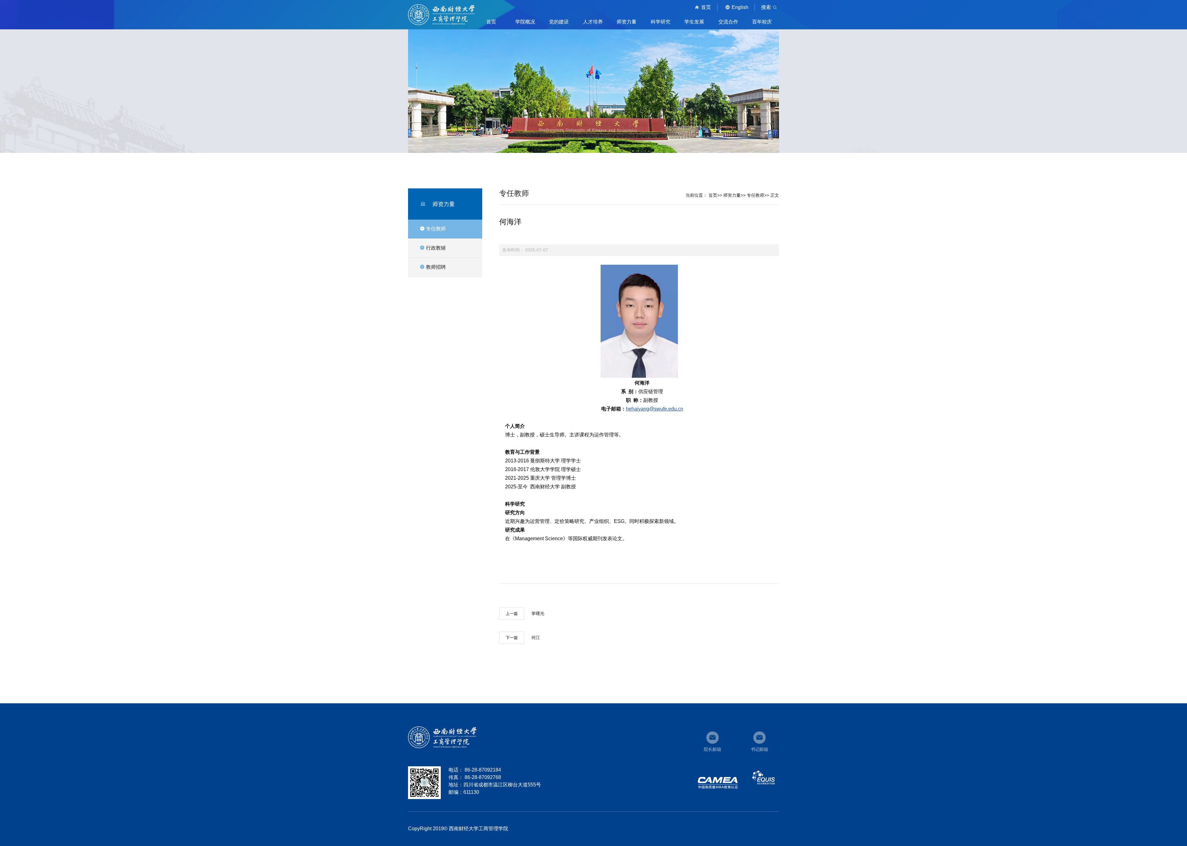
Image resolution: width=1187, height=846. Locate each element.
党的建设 (559, 21)
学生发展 (694, 21)
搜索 (766, 7)
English (740, 7)
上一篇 (512, 613)
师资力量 (626, 21)
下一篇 (512, 637)
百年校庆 (762, 21)
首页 (706, 7)
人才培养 (593, 21)
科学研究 (660, 21)
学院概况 (525, 21)
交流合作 (728, 21)
